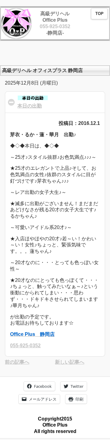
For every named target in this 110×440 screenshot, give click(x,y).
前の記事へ (17, 362)
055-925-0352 (55, 26)
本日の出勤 (29, 105)
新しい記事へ (69, 362)
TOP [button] (99, 14)
